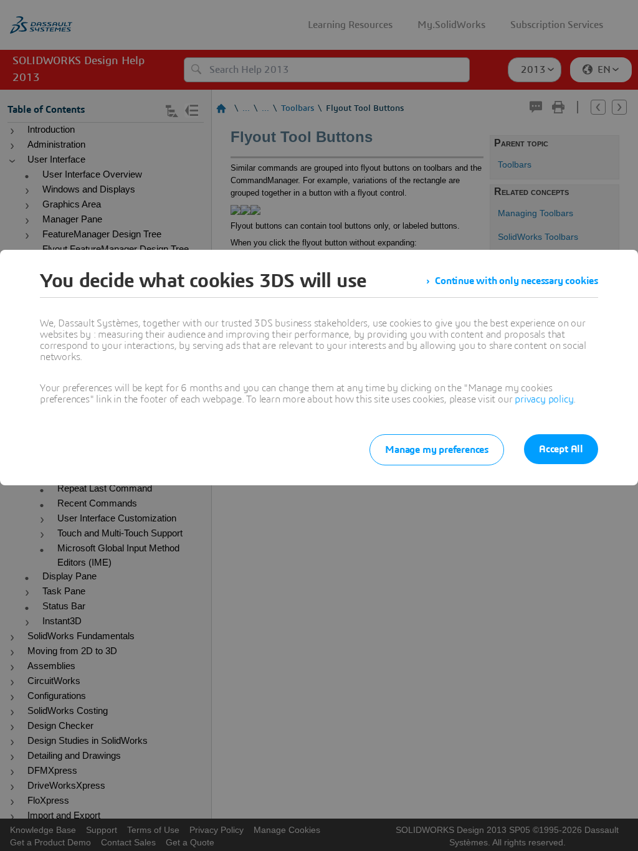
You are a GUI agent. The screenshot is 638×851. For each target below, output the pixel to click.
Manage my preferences (436, 450)
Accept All (561, 449)
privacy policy (544, 399)
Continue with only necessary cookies (516, 281)
